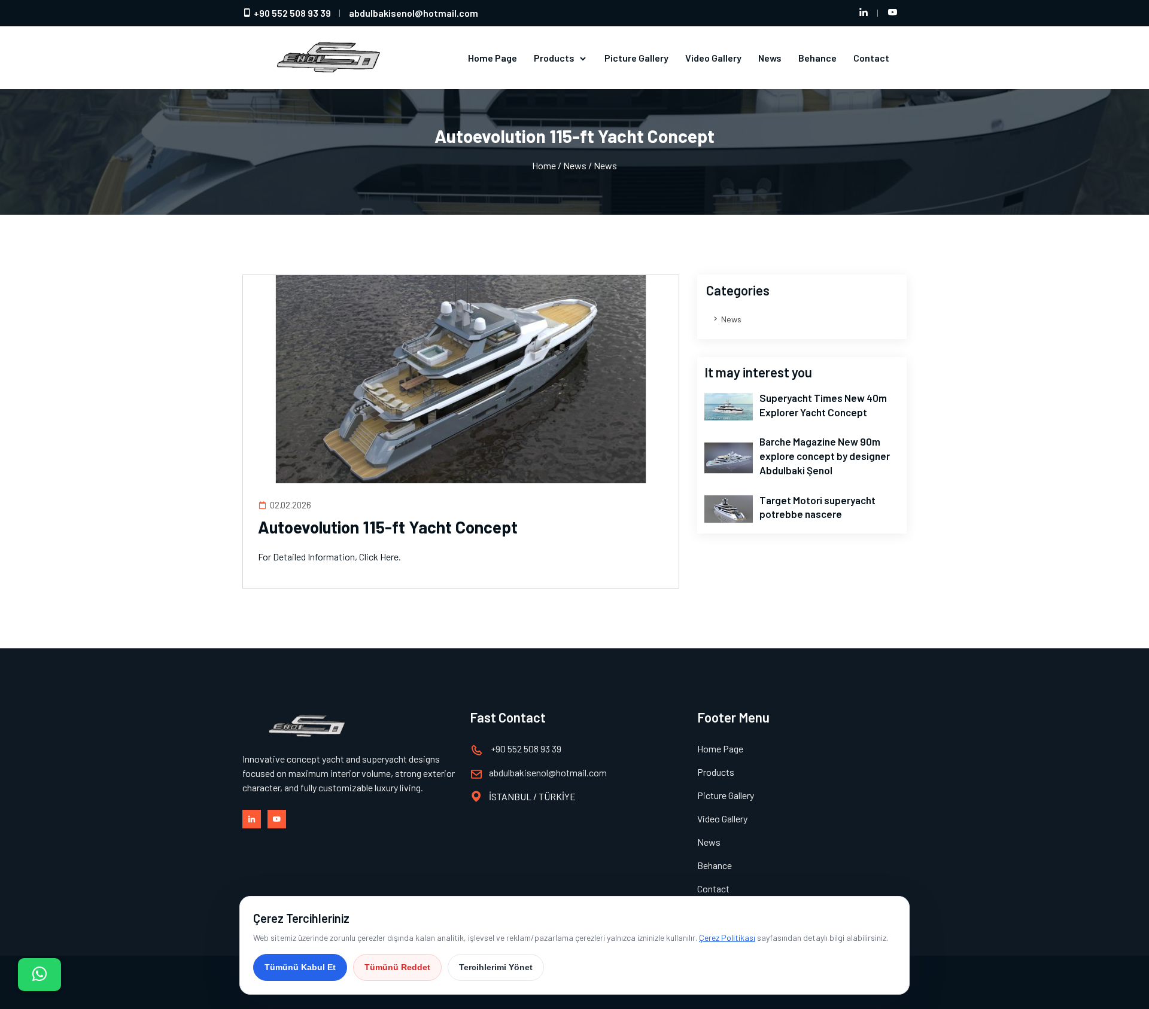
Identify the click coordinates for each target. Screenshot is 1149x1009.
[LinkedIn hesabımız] (863, 13)
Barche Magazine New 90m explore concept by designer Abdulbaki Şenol (824, 455)
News (770, 57)
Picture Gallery (636, 57)
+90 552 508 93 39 (291, 13)
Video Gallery (713, 57)
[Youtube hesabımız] (892, 13)
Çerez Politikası (727, 937)
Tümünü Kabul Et (300, 967)
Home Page (492, 57)
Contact (871, 57)
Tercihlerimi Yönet (496, 967)
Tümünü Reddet (397, 967)
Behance (817, 57)
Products (555, 57)
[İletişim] (39, 974)
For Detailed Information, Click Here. (329, 556)
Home (544, 165)
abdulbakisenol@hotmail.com (413, 13)
